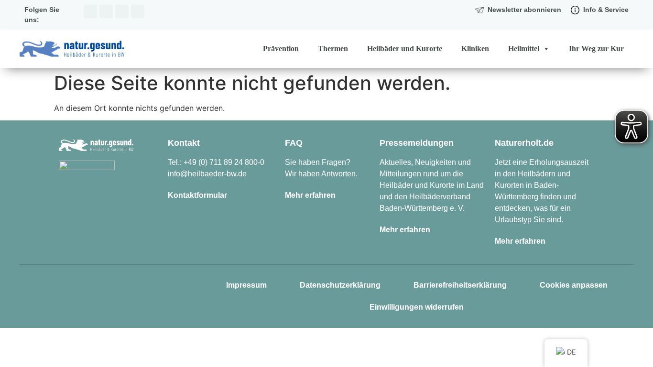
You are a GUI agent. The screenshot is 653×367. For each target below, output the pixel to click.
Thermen (333, 48)
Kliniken (475, 48)
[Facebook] (106, 11)
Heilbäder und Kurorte (404, 48)
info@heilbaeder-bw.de (207, 174)
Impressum (246, 285)
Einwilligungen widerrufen (417, 307)
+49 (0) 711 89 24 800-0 (224, 162)
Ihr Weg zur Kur (596, 48)
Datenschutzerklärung (340, 285)
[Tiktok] (122, 11)
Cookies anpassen (574, 285)
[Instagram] (90, 11)
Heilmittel (523, 48)
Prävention (281, 48)
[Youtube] (137, 11)
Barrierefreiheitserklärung (460, 285)
